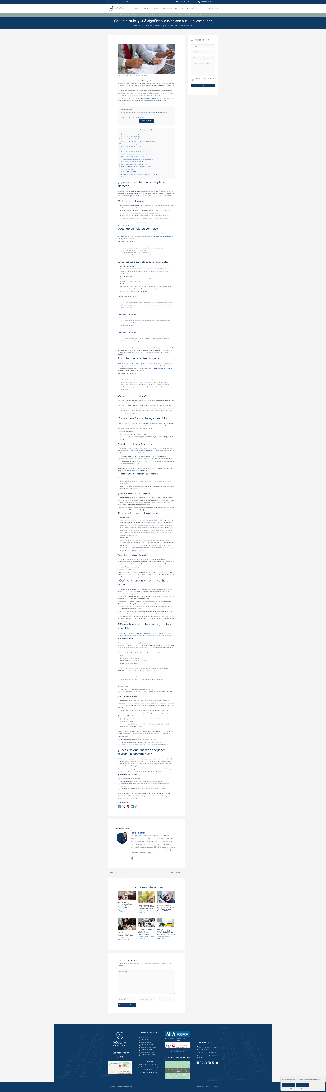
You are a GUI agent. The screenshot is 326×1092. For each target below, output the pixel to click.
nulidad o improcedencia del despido (141, 450)
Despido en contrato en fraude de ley (134, 151)
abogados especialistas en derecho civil (152, 112)
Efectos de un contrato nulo (130, 136)
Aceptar (289, 1085)
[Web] (166, 999)
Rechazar (303, 1085)
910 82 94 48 (204, 2)
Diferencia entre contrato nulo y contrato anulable (135, 166)
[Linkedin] (132, 806)
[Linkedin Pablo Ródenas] (132, 858)
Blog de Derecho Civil (141, 75)
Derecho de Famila (147, 1044)
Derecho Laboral (146, 1042)
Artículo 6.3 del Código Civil (126, 296)
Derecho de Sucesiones (148, 1047)
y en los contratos (149, 633)
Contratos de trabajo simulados (132, 161)
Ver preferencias (317, 1085)
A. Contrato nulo (127, 169)
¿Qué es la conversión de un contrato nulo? (133, 164)
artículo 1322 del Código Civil (133, 363)
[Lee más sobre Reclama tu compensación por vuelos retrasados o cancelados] (127, 895)
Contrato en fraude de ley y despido (131, 149)
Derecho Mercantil (146, 1049)
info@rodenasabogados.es (187, 2)
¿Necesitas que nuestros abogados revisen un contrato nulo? (138, 174)
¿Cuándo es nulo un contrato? (129, 139)
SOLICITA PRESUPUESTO (148, 1073)
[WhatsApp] (136, 806)
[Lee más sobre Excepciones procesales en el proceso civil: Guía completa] (127, 924)
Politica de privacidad (305, 1088)
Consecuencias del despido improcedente (135, 154)
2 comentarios (142, 910)
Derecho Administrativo (148, 1054)
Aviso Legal (199, 1086)
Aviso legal (313, 1088)
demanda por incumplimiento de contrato (148, 100)
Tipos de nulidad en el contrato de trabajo (138, 159)
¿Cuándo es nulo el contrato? (131, 146)
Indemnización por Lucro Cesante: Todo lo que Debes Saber (146, 906)
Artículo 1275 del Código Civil (127, 332)
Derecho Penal (145, 1039)
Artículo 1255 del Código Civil (127, 314)
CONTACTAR (146, 121)
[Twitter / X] (123, 806)
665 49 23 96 (214, 2)
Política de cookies (294, 1088)
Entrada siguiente (177, 872)
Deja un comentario (125, 75)
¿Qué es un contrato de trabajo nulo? (134, 156)
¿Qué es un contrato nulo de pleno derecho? (133, 134)
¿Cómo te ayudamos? (128, 176)
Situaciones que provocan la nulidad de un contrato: (138, 141)
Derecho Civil (145, 1037)
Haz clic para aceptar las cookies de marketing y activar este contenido (177, 1070)
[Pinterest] (128, 806)
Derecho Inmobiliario (147, 1052)
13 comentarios (161, 936)
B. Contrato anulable (128, 171)
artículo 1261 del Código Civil (163, 236)
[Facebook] (119, 806)
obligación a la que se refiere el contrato (133, 208)
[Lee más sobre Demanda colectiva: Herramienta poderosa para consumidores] (146, 922)
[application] (147, 8)
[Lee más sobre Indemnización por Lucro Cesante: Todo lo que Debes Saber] (146, 897)
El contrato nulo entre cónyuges (129, 144)
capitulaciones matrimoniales (163, 368)
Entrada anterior (114, 872)
